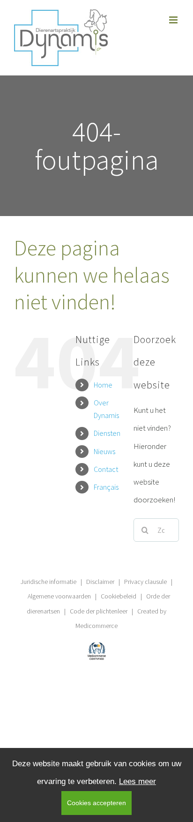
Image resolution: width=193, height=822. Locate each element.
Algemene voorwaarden (59, 596)
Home (103, 384)
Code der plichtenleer (98, 611)
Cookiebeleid (118, 596)
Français (106, 487)
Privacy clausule (145, 581)
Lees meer (137, 781)
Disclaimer (100, 581)
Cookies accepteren (96, 803)
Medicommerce (96, 625)
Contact (106, 469)
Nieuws (104, 451)
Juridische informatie (48, 581)
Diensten (107, 433)
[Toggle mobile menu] (174, 20)
